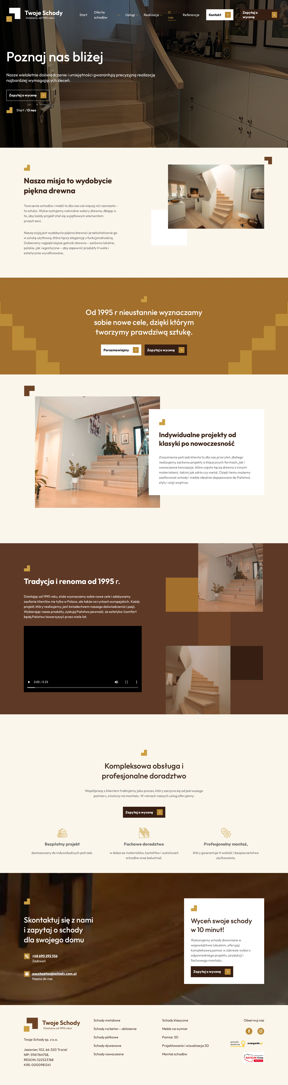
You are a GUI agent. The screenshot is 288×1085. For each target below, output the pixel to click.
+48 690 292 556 (45, 956)
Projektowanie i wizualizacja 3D (185, 1045)
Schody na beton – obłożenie (115, 1029)
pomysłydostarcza (235, 1043)
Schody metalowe (107, 1020)
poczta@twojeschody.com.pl (54, 974)
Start (83, 15)
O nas (170, 14)
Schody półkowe (106, 1037)
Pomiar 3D (170, 1037)
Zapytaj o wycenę (250, 14)
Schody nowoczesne (109, 1054)
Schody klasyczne (175, 1020)
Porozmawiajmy (116, 350)
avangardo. (255, 1043)
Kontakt (215, 15)
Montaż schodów (174, 1054)
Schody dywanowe (107, 1045)
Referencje (191, 15)
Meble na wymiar (175, 1029)
